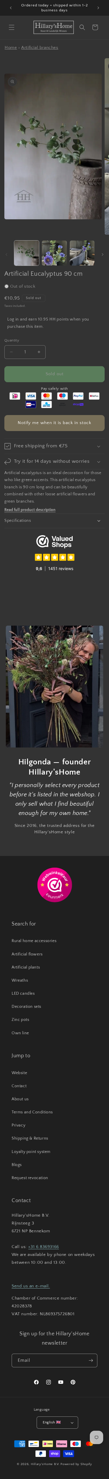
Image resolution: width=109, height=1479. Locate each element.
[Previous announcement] (10, 7)
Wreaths (20, 980)
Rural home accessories (34, 941)
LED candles (23, 993)
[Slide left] (6, 254)
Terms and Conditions (32, 1112)
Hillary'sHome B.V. (45, 1464)
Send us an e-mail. (31, 1286)
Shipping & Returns (30, 1138)
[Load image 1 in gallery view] (26, 253)
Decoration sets (26, 1006)
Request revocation (30, 1178)
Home (11, 47)
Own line (20, 1033)
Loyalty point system (31, 1151)
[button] (11, 27)
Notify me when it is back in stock (54, 422)
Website (19, 1073)
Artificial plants (26, 967)
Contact (19, 1086)
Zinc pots (20, 1019)
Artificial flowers (27, 954)
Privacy (18, 1125)
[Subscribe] (90, 1360)
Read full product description (30, 510)
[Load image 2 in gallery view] (54, 253)
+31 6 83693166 (43, 1246)
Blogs (17, 1165)
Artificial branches (39, 47)
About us (20, 1099)
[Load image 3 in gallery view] (82, 253)
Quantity (11, 340)
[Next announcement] (98, 7)
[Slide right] (102, 254)
